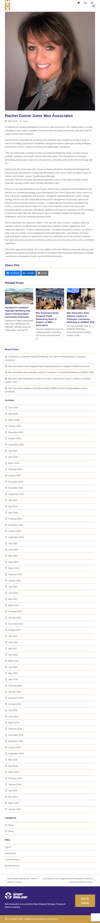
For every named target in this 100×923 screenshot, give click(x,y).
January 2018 (14, 784)
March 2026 (13, 420)
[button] (93, 6)
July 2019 (12, 710)
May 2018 (12, 760)
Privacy (43, 919)
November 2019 (15, 698)
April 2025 (13, 457)
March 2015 (13, 803)
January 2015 (14, 809)
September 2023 (16, 537)
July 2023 (12, 543)
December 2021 (15, 624)
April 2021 (13, 655)
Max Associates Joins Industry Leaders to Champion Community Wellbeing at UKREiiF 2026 (51, 372)
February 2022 (15, 611)
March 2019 (13, 723)
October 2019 (14, 704)
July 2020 (12, 667)
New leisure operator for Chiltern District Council (21, 881)
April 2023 (13, 562)
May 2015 (12, 797)
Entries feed (10, 853)
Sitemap (55, 919)
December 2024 (15, 482)
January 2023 (14, 580)
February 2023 (15, 574)
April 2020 (13, 679)
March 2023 (13, 568)
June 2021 (13, 642)
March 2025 (13, 463)
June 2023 (13, 550)
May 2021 (12, 648)
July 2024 (12, 500)
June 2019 (13, 716)
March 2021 (13, 661)
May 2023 (12, 556)
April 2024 (13, 513)
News (25, 121)
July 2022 (12, 587)
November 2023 (15, 525)
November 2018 (15, 741)
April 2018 (13, 766)
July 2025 (12, 451)
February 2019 (15, 729)
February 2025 (15, 469)
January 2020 (14, 692)
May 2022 (12, 599)
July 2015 (12, 791)
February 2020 (15, 686)
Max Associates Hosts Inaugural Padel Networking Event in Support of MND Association (47, 319)
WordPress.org (12, 866)
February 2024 (15, 519)
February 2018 (15, 778)
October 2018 (14, 747)
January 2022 (14, 618)
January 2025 (14, 475)
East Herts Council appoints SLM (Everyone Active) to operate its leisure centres (67, 881)
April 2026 (13, 414)
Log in (8, 847)
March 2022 (13, 605)
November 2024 (15, 488)
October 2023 (14, 531)
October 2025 (14, 438)
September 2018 (16, 753)
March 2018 (13, 772)
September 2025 (16, 445)
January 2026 (14, 426)
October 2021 (14, 630)
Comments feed (12, 859)
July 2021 (12, 636)
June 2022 (13, 593)
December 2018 (15, 735)
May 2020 (12, 673)
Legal (49, 919)
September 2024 (16, 494)
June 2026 (13, 407)
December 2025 (15, 432)
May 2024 (12, 506)
